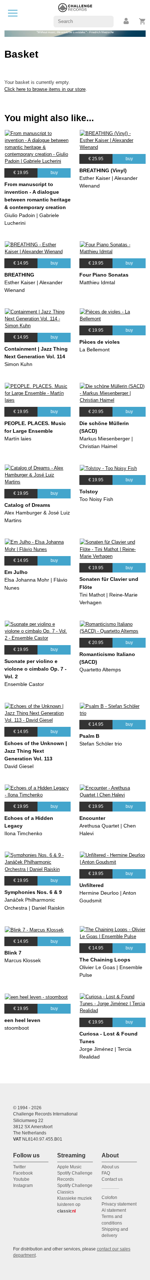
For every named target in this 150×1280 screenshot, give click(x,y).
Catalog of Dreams (27, 505)
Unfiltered (91, 885)
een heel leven (22, 1020)
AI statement (114, 1210)
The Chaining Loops (104, 960)
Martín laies (17, 439)
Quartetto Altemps (100, 669)
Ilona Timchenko (23, 833)
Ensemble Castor (24, 684)
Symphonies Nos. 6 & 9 (33, 892)
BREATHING (19, 275)
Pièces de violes (99, 342)
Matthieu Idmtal (97, 282)
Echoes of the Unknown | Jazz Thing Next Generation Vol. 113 (35, 751)
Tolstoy (88, 491)
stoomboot (16, 1028)
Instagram (23, 1185)
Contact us (112, 1179)
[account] (127, 21)
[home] (75, 15)
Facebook (23, 1173)
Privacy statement (119, 1204)
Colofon (109, 1197)
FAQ (106, 1173)
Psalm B (89, 736)
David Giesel (18, 766)
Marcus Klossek (22, 960)
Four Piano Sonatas (104, 275)
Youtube (21, 1179)
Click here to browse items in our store (45, 89)
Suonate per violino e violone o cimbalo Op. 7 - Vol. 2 (35, 668)
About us (110, 1167)
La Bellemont (94, 349)
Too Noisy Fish (96, 499)
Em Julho (16, 572)
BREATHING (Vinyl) (103, 170)
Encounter (92, 818)
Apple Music (69, 1167)
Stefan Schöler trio (100, 744)
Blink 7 (12, 953)
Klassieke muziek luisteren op (74, 1204)
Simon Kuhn (18, 364)
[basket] (142, 21)
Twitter (19, 1167)
